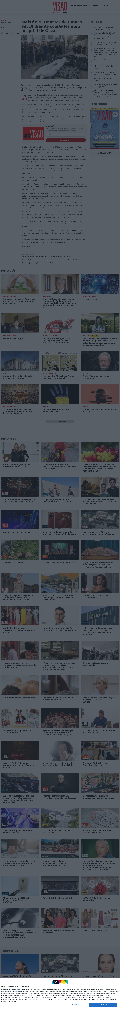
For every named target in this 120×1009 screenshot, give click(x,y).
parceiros (18, 989)
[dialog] (60, 993)
